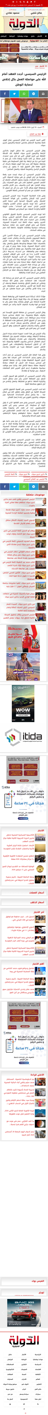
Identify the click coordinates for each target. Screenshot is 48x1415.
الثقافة (38, 1374)
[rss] (24, 2)
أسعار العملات (36, 893)
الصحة (24, 1374)
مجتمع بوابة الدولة (10, 1384)
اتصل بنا (10, 1399)
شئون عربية (10, 1389)
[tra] (24, 1048)
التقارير (24, 1364)
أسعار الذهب (37, 902)
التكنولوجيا (10, 1369)
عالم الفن (38, 1389)
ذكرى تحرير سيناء (38, 474)
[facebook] (35, 2)
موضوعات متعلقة (35, 495)
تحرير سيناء (23, 474)
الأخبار (39, 36)
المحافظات (10, 1364)
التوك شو (25, 1384)
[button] (3, 1312)
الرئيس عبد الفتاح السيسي (34, 479)
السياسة (38, 1364)
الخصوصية (24, 1399)
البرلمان (3, 36)
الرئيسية (38, 1354)
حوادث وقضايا (23, 36)
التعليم (39, 1384)
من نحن (10, 1394)
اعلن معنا (38, 1399)
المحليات (10, 1379)
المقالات (10, 1374)
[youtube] (27, 2)
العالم (38, 1379)
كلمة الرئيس (10, 474)
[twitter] (31, 2)
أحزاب (24, 1389)
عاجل (33, 36)
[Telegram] (33, 93)
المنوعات (24, 1369)
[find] (20, 2)
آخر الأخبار (39, 912)
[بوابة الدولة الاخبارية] (24, 1313)
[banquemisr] (24, 48)
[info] (17, 2)
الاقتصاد (38, 1369)
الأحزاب (24, 1379)
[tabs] (13, 2)
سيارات (38, 1394)
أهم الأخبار (38, 964)
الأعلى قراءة (37, 1075)
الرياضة (12, 36)
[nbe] (24, 58)
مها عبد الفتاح (35, 134)
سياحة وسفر (24, 1394)
